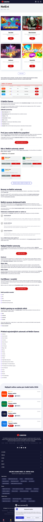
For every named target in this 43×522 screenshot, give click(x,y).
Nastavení (37, 517)
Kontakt (6, 443)
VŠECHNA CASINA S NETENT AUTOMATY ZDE (21, 183)
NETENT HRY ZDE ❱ (21, 253)
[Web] (23, 447)
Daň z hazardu (31, 481)
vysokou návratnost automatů (20, 203)
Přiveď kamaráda (28, 488)
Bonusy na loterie (15, 491)
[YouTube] (21, 447)
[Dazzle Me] (32, 57)
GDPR (40, 443)
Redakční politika (12, 443)
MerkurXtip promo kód (14, 481)
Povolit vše (20, 517)
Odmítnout (28, 517)
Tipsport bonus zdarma (6, 501)
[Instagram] (19, 447)
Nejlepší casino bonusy (6, 488)
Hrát (11, 38)
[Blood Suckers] (32, 29)
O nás (3, 443)
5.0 (11, 88)
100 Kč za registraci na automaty (17, 488)
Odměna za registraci (6, 491)
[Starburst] (11, 57)
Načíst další (21, 73)
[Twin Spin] (11, 29)
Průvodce (11, 166)
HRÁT (37, 88)
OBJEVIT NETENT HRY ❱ (21, 288)
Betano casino (7, 157)
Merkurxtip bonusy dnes (6, 498)
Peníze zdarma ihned (6, 493)
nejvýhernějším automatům (10, 196)
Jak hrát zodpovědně (12, 510)
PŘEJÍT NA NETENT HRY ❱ (21, 142)
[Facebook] (17, 447)
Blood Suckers (32, 32)
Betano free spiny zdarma (17, 498)
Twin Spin (10, 32)
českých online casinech (24, 150)
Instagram (4, 317)
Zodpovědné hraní (5, 510)
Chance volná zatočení (27, 498)
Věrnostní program (6, 483)
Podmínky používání (34, 443)
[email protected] (5, 325)
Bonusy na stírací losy (34, 491)
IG (8, 123)
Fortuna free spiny (32, 501)
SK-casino (33, 440)
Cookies (21, 445)
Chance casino (29, 157)
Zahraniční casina (24, 481)
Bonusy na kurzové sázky (24, 491)
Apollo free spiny (23, 501)
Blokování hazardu (10, 512)
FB (7, 123)
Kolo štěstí (4, 478)
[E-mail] (25, 447)
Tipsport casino (8, 169)
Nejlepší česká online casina (12, 478)
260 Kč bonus (36, 488)
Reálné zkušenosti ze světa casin (16, 483)
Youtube (3, 319)
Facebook (4, 315)
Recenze (6, 163)
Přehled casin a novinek (29, 478)
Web (3, 313)
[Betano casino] (3, 159)
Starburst (10, 60)
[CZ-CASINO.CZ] (5, 1)
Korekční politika (20, 443)
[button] (40, 509)
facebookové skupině (32, 239)
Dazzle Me (32, 60)
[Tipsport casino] (3, 171)
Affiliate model (26, 443)
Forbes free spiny (15, 501)
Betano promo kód (6, 481)
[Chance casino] (24, 159)
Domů (2, 9)
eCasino (21, 478)
